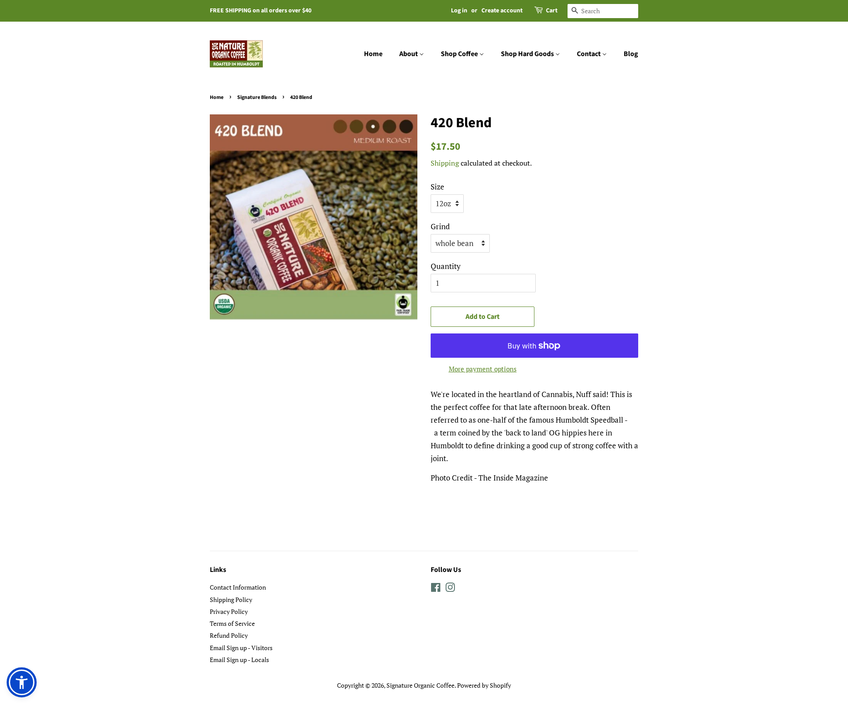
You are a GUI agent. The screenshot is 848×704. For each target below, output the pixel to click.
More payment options (483, 368)
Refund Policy (229, 635)
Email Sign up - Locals (239, 659)
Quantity (446, 266)
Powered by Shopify (484, 685)
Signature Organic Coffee (420, 685)
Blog (631, 54)
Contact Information (238, 587)
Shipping (445, 163)
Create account (501, 10)
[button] (21, 682)
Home (373, 54)
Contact (589, 54)
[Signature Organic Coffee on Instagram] (450, 589)
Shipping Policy (231, 599)
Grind (440, 226)
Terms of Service (232, 623)
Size (437, 187)
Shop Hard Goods (528, 54)
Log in (459, 10)
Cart (551, 10)
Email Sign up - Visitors (241, 647)
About (409, 54)
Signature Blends (256, 97)
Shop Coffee (460, 54)
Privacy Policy (229, 611)
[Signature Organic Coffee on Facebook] (436, 589)
